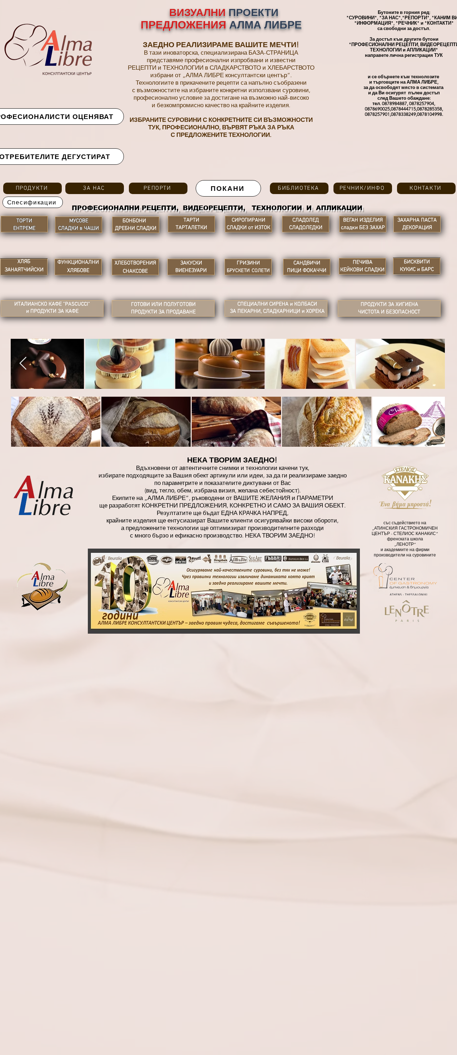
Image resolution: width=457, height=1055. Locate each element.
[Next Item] (23, 364)
